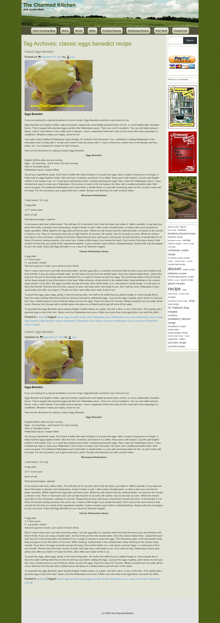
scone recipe (184, 294)
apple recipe (173, 227)
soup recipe (173, 304)
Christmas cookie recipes (179, 258)
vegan (187, 336)
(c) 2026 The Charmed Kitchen (118, 613)
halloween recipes (177, 273)
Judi (72, 57)
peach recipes (176, 283)
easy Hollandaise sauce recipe (146, 317)
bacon (183, 227)
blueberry (182, 230)
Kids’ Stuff (161, 30)
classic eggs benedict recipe (71, 317)
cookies (190, 261)
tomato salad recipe (175, 336)
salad (184, 290)
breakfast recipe (174, 240)
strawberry (173, 315)
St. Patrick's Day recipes (178, 309)
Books (78, 30)
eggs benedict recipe (51, 320)
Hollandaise (69, 320)
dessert (174, 268)
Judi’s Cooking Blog (44, 30)
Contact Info (180, 30)
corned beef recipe (176, 264)
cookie (170, 261)
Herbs (92, 30)
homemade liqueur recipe (181, 276)
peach (177, 280)
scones (172, 297)
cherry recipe (174, 243)
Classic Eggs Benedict (39, 51)
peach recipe (187, 280)
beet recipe (172, 230)
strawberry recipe (177, 326)
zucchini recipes (176, 346)
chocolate (172, 247)
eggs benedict (32, 320)
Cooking (41, 317)
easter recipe (189, 269)
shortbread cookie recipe (177, 301)
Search (190, 40)
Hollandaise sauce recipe (89, 320)
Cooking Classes (111, 30)
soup (192, 300)
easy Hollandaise (95, 317)
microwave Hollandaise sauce (118, 320)
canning (186, 240)
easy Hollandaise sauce (118, 317)
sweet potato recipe (178, 333)
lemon (170, 280)
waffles (182, 339)
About (65, 30)
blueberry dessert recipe (182, 233)
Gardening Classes (138, 30)
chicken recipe (188, 244)
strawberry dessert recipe (179, 320)
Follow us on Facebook (178, 79)
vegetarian (173, 339)
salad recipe (172, 294)
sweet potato (173, 329)
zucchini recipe (177, 342)
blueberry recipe (175, 237)
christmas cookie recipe (178, 252)
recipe (174, 288)
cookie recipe (180, 261)
